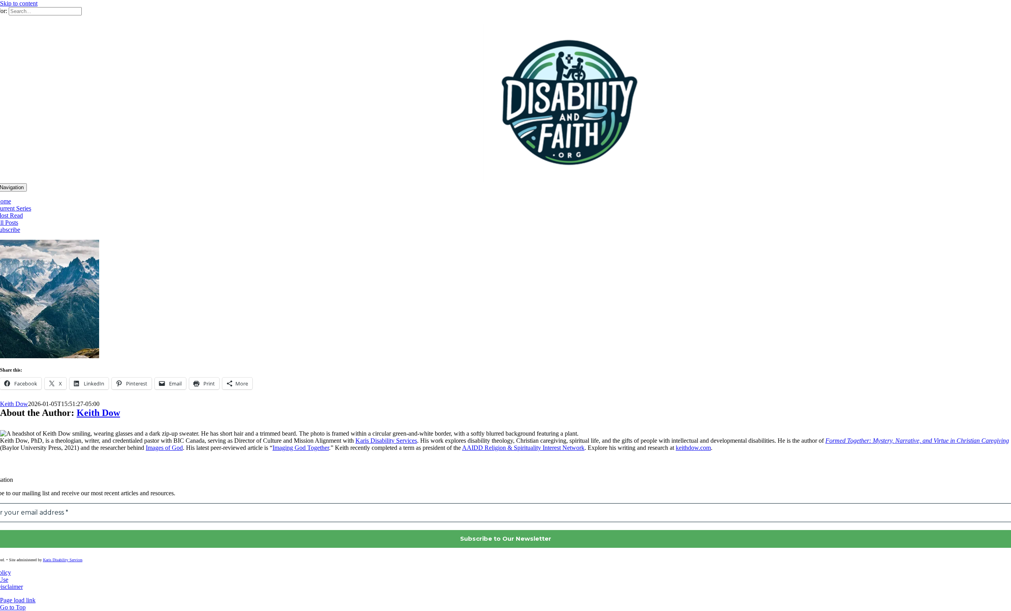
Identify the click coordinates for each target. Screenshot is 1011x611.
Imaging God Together (300, 447)
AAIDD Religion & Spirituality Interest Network (523, 447)
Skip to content (19, 3)
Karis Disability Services (386, 440)
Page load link (18, 600)
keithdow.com (693, 447)
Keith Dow (14, 403)
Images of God (164, 447)
